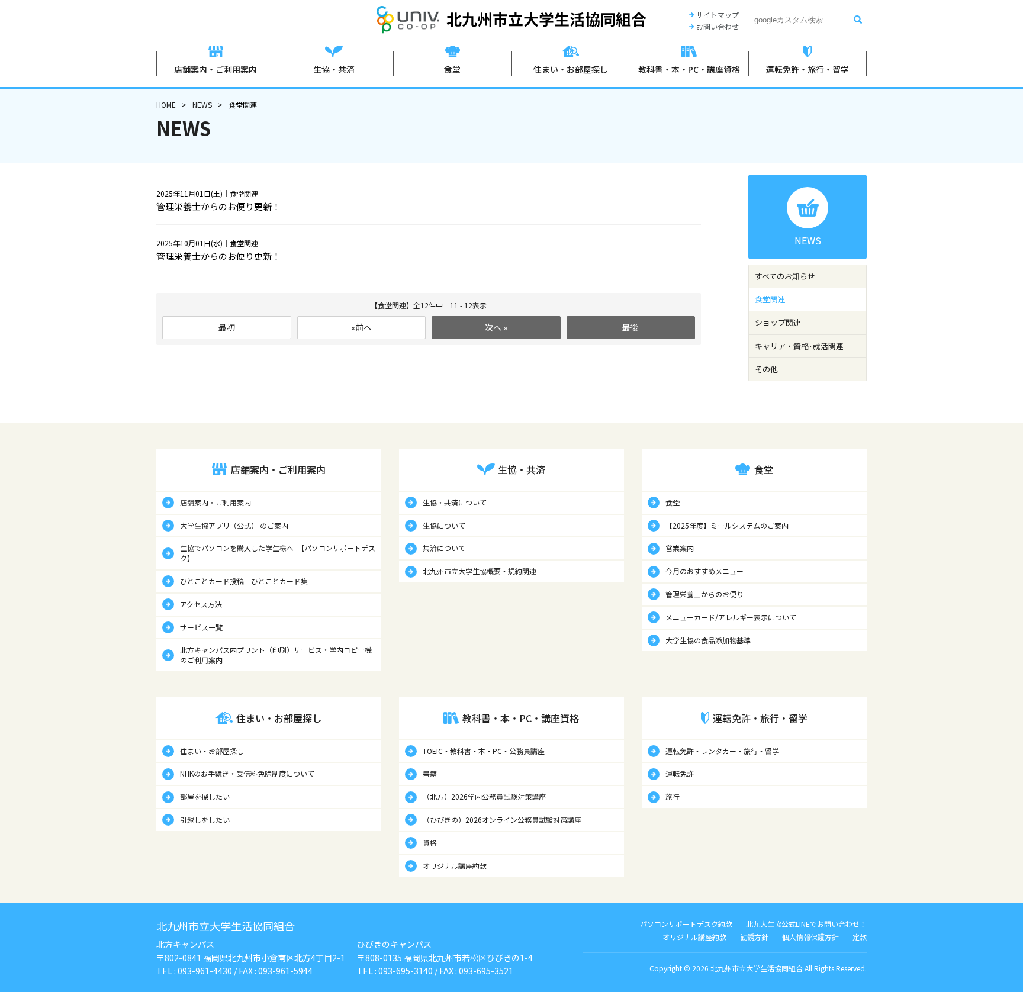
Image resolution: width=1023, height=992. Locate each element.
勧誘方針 (754, 937)
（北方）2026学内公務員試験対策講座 (484, 796)
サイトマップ (717, 14)
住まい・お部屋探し (212, 751)
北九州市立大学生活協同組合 (511, 20)
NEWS (202, 104)
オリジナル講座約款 (455, 866)
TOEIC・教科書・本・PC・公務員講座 (484, 751)
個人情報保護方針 (810, 937)
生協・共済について (455, 502)
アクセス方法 (201, 604)
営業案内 (679, 548)
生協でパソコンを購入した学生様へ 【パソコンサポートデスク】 (277, 553)
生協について (444, 525)
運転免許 (679, 773)
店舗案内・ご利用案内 (215, 502)
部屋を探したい (205, 796)
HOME (166, 104)
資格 (430, 843)
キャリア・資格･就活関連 (799, 346)
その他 (766, 369)
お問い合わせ (717, 26)
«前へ (361, 327)
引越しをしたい (205, 819)
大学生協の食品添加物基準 (708, 640)
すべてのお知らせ (785, 276)
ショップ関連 (778, 322)
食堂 (672, 502)
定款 (859, 937)
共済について (444, 548)
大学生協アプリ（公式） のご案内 (234, 525)
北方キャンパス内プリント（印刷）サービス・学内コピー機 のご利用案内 (276, 655)
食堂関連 (770, 299)
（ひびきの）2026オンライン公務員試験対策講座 (502, 819)
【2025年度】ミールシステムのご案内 (727, 525)
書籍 (430, 773)
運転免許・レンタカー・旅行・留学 (722, 751)
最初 (226, 327)
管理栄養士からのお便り (704, 594)
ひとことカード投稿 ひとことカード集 (244, 581)
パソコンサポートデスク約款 (686, 924)
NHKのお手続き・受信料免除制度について (247, 773)
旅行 (672, 796)
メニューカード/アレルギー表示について (730, 617)
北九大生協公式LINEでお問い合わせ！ (806, 924)
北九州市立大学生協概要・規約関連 (479, 571)
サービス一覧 (201, 627)
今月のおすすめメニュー (704, 571)
